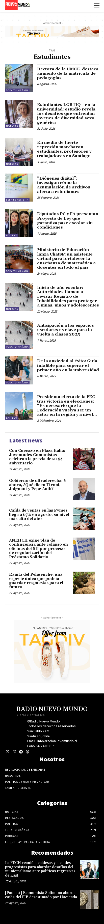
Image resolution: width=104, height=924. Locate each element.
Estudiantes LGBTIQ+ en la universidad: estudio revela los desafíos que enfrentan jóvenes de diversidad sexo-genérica (66, 113)
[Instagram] (14, 751)
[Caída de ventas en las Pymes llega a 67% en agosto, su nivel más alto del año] (84, 519)
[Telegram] (20, 751)
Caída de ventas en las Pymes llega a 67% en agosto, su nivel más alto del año (39, 514)
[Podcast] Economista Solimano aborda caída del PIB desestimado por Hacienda (41, 895)
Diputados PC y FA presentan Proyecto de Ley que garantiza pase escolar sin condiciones (67, 220)
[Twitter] (7, 751)
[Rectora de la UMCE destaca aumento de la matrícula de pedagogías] (19, 78)
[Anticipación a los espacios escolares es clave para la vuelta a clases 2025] (19, 335)
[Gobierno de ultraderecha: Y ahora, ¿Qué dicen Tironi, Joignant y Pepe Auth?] (84, 489)
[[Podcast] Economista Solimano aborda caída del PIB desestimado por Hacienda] (89, 899)
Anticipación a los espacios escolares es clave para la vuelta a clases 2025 (65, 330)
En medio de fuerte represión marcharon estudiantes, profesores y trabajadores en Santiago (64, 149)
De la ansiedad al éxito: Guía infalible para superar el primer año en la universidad (68, 365)
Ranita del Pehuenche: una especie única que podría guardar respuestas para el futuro (36, 581)
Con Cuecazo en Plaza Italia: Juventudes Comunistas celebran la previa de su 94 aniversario (37, 457)
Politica (11, 235)
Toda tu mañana (17, 90)
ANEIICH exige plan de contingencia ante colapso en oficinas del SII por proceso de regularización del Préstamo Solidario (38, 548)
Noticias (12, 126)
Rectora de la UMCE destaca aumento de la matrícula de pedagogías (67, 73)
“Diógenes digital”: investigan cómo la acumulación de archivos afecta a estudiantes (63, 185)
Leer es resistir (17, 199)
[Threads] (27, 751)
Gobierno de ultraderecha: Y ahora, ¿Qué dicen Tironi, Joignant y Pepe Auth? (37, 484)
